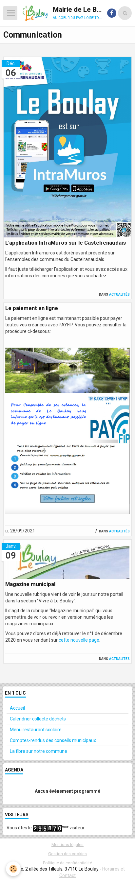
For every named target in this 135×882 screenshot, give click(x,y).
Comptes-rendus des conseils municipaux (53, 740)
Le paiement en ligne (31, 308)
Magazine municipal (30, 584)
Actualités (119, 294)
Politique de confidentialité (67, 862)
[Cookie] (13, 868)
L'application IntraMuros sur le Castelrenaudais (65, 242)
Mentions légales (67, 844)
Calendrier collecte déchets (38, 718)
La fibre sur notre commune (38, 751)
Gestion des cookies (67, 853)
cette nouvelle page (79, 640)
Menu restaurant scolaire (36, 729)
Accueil (17, 708)
